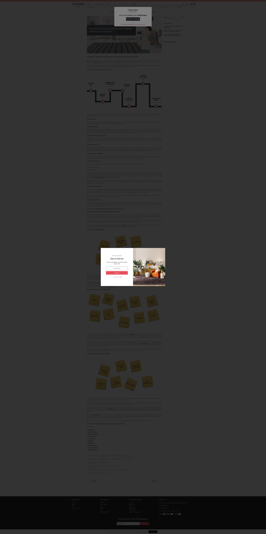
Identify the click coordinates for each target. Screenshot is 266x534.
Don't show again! (117, 277)
